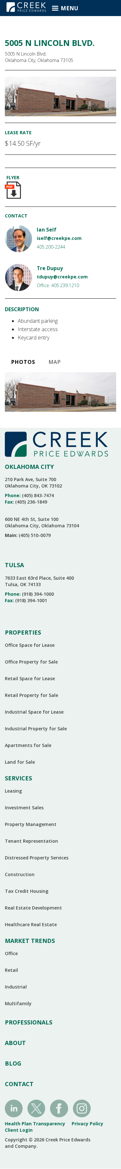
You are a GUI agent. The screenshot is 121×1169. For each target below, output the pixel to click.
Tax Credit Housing (26, 891)
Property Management (30, 824)
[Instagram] (82, 1108)
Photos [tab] (23, 361)
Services (18, 778)
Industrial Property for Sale (36, 728)
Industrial (16, 987)
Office (11, 953)
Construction (20, 874)
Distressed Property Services (36, 858)
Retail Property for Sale (31, 695)
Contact (19, 1084)
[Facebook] (59, 1108)
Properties (23, 632)
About (15, 1043)
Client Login (19, 1130)
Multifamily (18, 1003)
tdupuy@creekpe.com (62, 277)
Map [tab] (55, 361)
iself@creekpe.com (59, 238)
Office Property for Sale (31, 662)
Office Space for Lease (30, 645)
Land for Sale (20, 762)
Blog (13, 1063)
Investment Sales (24, 807)
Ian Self (46, 229)
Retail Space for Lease (30, 678)
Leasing (13, 791)
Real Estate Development (33, 908)
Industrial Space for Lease (34, 712)
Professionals (28, 1022)
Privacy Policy (87, 1124)
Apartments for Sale (28, 745)
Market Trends (30, 941)
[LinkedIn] (14, 1108)
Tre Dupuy (50, 268)
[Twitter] (36, 1108)
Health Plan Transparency (35, 1124)
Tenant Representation (31, 841)
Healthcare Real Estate (31, 924)
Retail (11, 970)
